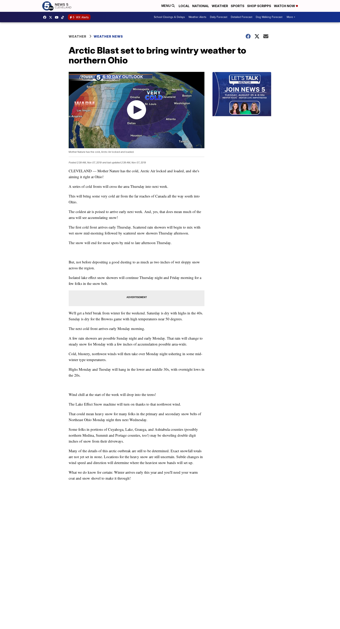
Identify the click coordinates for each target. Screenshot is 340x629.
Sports (237, 6)
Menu (166, 5)
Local (184, 6)
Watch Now (285, 6)
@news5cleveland (63, 17)
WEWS (51, 17)
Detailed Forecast (241, 17)
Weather (220, 6)
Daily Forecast (218, 17)
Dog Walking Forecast (269, 17)
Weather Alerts (197, 17)
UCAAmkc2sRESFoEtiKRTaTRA (57, 17)
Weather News (108, 36)
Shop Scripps (259, 6)
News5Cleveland (45, 17)
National (200, 6)
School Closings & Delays (169, 17)
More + (291, 17)
